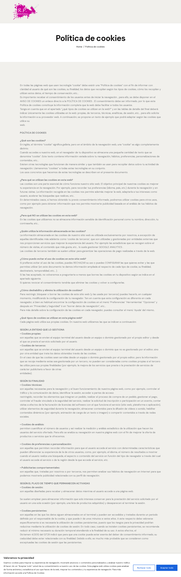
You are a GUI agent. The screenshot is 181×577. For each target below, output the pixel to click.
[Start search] (166, 12)
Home (79, 46)
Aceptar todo (166, 568)
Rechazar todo (144, 568)
